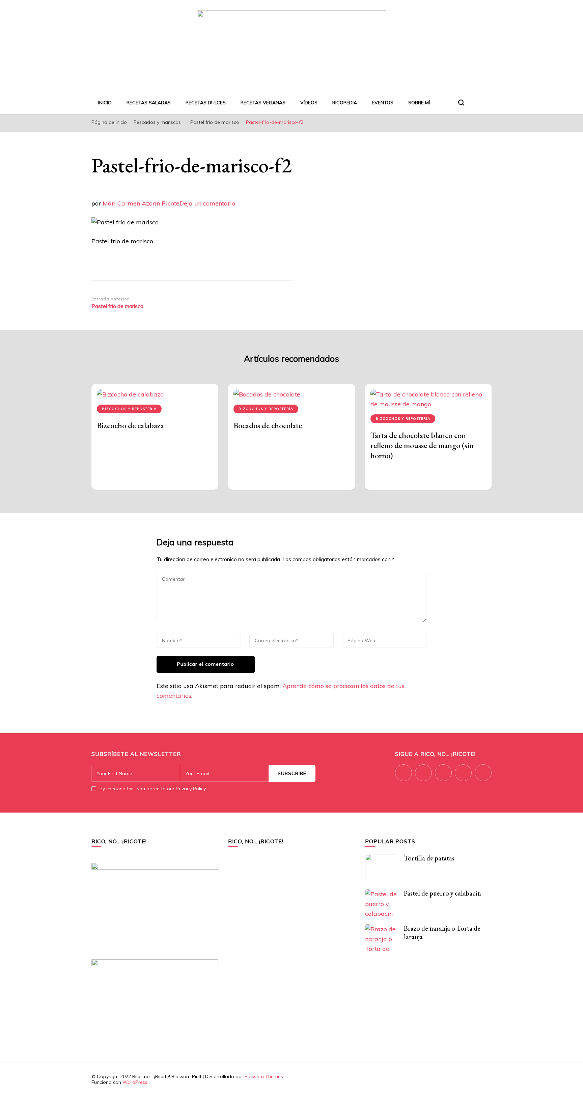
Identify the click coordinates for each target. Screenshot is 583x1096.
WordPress (134, 1082)
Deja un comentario (207, 203)
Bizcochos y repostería (129, 409)
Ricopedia (344, 103)
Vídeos (308, 103)
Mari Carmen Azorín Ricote (141, 203)
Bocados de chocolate (267, 425)
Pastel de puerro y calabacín (442, 893)
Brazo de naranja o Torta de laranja (442, 932)
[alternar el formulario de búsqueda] (461, 103)
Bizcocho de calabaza (130, 425)
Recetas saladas (149, 103)
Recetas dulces (206, 103)
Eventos (382, 103)
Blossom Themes (264, 1076)
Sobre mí (419, 103)
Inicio (105, 103)
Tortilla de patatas (429, 858)
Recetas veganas (263, 103)
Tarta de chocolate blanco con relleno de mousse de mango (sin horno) (422, 445)
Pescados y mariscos (157, 122)
